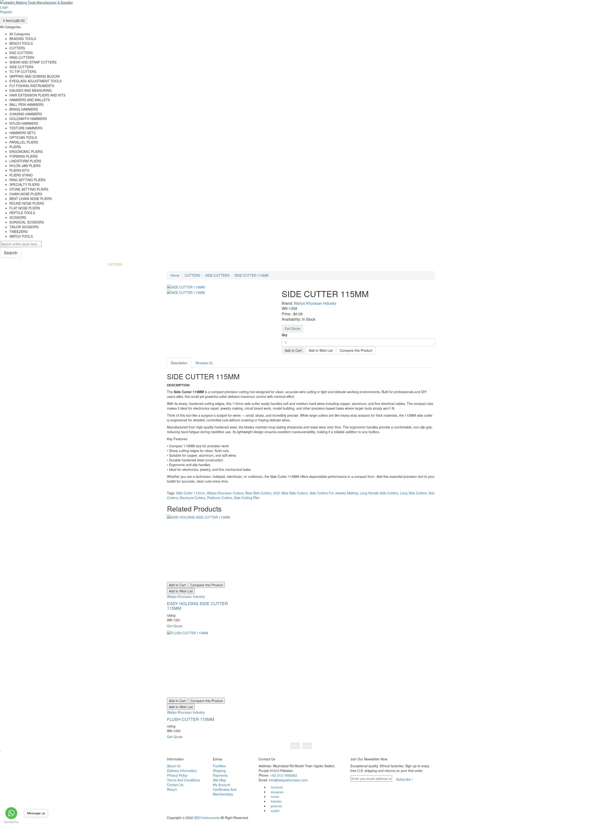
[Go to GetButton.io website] (11, 822)
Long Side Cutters (413, 493)
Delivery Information (182, 770)
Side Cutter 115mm (190, 493)
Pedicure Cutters (219, 497)
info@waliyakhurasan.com (288, 780)
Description (179, 362)
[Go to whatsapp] (11, 813)
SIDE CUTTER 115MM (251, 275)
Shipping (219, 770)
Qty (284, 334)
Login (4, 7)
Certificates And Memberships (224, 791)
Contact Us (175, 784)
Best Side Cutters (258, 493)
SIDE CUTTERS (217, 275)
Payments (220, 775)
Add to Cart (293, 350)
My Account (221, 784)
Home (174, 275)
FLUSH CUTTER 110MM (190, 719)
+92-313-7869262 (283, 775)
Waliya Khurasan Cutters (225, 493)
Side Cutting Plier (247, 497)
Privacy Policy (177, 775)
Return (172, 789)
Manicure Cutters (192, 497)
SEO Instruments (206, 817)
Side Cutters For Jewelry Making (333, 493)
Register (6, 11)
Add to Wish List (321, 350)
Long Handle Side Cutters (379, 493)
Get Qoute (292, 328)
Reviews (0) (204, 362)
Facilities (219, 765)
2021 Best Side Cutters (290, 493)
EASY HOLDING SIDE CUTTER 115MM (197, 605)
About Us (174, 765)
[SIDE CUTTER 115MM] (186, 291)
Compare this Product (356, 350)
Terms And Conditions (183, 780)
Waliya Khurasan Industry (315, 303)
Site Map (219, 780)
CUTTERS (192, 275)
